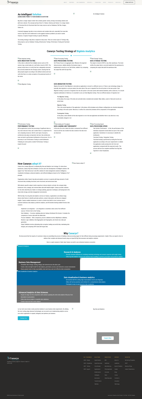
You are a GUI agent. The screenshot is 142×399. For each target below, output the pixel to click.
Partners (71, 2)
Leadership (117, 363)
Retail (106, 375)
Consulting (98, 2)
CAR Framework (81, 2)
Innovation (117, 381)
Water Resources (108, 378)
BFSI (105, 360)
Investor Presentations (130, 369)
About (65, 2)
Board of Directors (118, 366)
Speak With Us (129, 2)
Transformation (98, 381)
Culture (116, 375)
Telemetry (96, 384)
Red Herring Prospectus (130, 360)
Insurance (107, 372)
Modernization (98, 372)
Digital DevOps (98, 360)
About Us (117, 360)
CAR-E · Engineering (88, 363)
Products (110, 2)
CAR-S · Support (87, 369)
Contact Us (23, 318)
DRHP (126, 363)
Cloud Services (98, 366)
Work (104, 2)
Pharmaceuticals (108, 369)
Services (89, 2)
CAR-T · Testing (87, 366)
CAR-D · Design (87, 360)
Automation (97, 378)
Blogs (116, 372)
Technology (117, 384)
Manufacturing (108, 366)
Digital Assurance (98, 363)
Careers (116, 369)
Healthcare (107, 363)
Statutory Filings (128, 366)
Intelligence (97, 375)
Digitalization (97, 369)
